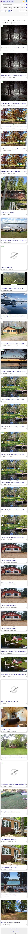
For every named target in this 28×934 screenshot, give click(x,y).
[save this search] (26, 5)
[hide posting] (26, 50)
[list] (2, 11)
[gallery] (9, 11)
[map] (11, 11)
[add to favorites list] (1, 50)
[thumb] (4, 11)
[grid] (6, 11)
